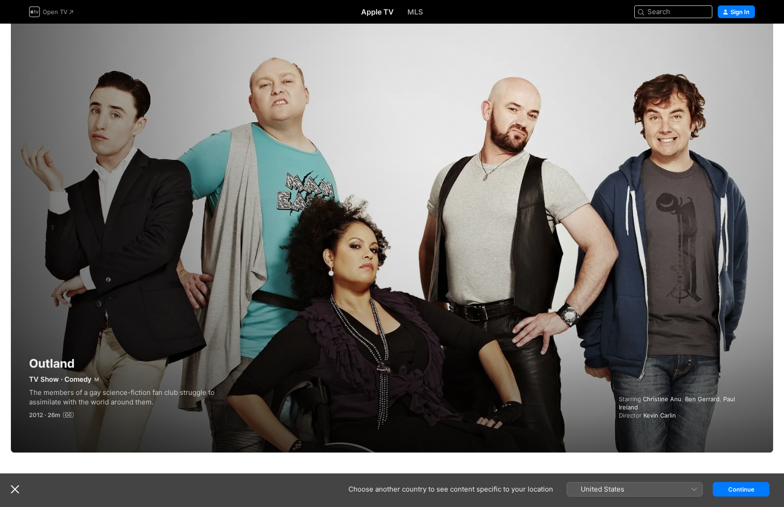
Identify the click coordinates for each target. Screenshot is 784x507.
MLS (415, 11)
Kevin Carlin (659, 415)
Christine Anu (662, 399)
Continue (741, 489)
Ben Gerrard (702, 399)
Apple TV (377, 11)
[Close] (15, 489)
